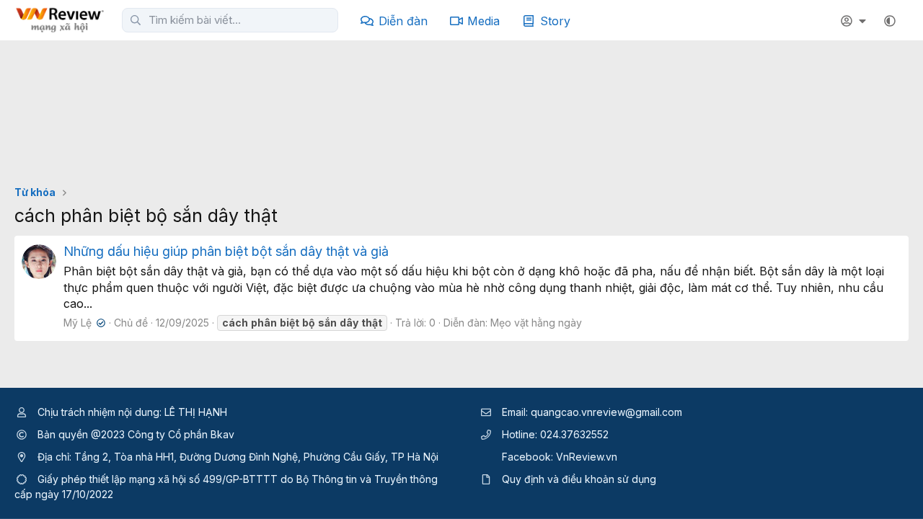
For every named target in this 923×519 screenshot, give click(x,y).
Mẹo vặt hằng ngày (536, 322)
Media (483, 21)
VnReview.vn (586, 457)
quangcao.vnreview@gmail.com (606, 412)
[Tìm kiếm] (135, 20)
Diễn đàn (403, 21)
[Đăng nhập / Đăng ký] (855, 21)
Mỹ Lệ (82, 322)
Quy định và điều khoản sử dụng (579, 479)
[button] (890, 21)
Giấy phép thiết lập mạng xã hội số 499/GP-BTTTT (157, 479)
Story (555, 21)
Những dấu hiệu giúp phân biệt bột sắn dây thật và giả (226, 251)
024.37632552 (574, 434)
